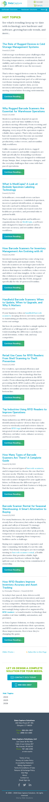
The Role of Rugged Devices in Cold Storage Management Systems (23, 45)
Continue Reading (12, 96)
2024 (5, 697)
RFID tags (15, 428)
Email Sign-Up (24, 780)
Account (39, 2)
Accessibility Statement (24, 763)
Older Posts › (8, 652)
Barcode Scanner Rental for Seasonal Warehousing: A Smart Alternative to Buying (24, 509)
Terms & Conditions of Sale (24, 768)
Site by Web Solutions (24, 798)
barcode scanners (35, 468)
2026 (5, 703)
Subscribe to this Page (37, 652)
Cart (39, 5)
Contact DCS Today (25, 677)
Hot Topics (8, 693)
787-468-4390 (27, 749)
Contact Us (24, 778)
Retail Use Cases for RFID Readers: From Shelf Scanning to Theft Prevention (23, 358)
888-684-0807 (25, 685)
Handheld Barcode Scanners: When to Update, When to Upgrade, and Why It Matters (23, 302)
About (24, 775)
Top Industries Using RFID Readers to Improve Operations (24, 411)
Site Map (24, 773)
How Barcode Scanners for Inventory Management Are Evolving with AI (24, 250)
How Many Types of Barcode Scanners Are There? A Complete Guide (21, 457)
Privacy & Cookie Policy (24, 760)
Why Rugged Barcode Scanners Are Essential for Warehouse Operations (23, 110)
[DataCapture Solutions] (12, 3)
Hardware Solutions (29, 9)
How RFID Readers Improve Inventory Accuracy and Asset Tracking (19, 584)
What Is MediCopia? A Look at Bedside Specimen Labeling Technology (20, 187)
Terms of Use (24, 758)
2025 (5, 700)
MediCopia (27, 222)
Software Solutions (9, 9)
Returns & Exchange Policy (24, 770)
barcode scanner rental (23, 552)
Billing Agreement (24, 765)
